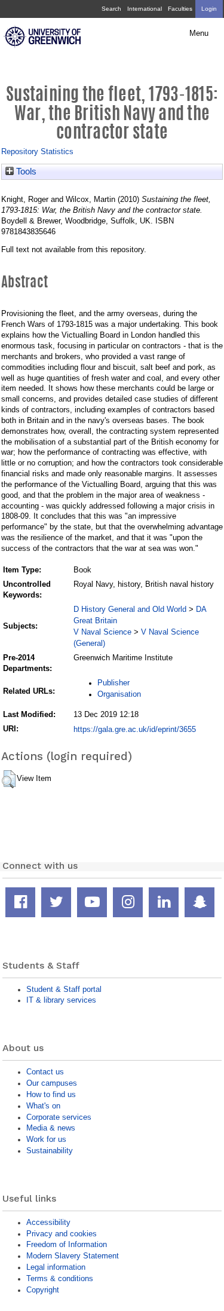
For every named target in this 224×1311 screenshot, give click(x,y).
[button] (9, 779)
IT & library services (61, 999)
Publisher (113, 682)
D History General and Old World (129, 609)
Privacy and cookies (61, 1233)
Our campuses (51, 1083)
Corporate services (58, 1117)
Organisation (119, 694)
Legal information (55, 1267)
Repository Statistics (37, 151)
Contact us (45, 1071)
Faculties (180, 8)
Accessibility (48, 1222)
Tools (25, 171)
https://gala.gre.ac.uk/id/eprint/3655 (134, 729)
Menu (198, 33)
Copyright (42, 1289)
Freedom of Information (66, 1244)
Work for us (46, 1139)
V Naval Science (102, 631)
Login (209, 8)
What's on (43, 1105)
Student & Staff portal (64, 989)
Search (111, 8)
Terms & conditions (59, 1278)
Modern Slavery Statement (72, 1255)
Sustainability (49, 1150)
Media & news (50, 1127)
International (144, 8)
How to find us (51, 1094)
